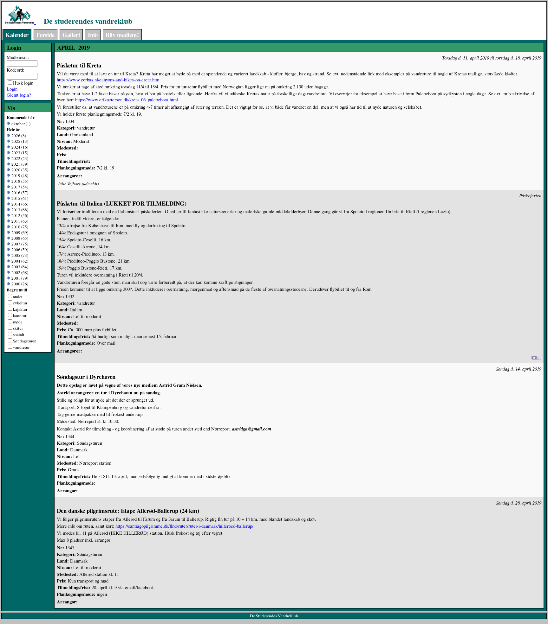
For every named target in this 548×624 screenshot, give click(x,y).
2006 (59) (19, 249)
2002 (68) (19, 272)
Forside (45, 34)
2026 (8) (18, 135)
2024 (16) (19, 147)
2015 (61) (19, 198)
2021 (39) (19, 164)
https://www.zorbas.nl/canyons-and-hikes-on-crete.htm (108, 80)
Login (12, 89)
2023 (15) (19, 153)
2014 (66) (19, 204)
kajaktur (20, 309)
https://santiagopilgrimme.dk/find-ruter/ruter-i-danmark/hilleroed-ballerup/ (184, 526)
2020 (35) (19, 170)
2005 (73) (19, 255)
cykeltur (20, 303)
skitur (18, 328)
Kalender (17, 34)
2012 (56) (19, 215)
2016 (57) (19, 192)
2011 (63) (19, 221)
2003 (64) (19, 267)
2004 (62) (19, 261)
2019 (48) (19, 175)
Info (93, 34)
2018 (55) (19, 181)
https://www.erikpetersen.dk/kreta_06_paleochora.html (126, 100)
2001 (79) (19, 278)
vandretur (21, 347)
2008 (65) (19, 238)
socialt (18, 334)
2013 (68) (19, 210)
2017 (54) (19, 187)
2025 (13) (19, 141)
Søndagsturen (24, 341)
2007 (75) (19, 244)
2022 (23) (19, 158)
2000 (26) (19, 284)
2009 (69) (19, 232)
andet (18, 296)
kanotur (19, 315)
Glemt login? (19, 95)
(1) (539, 358)
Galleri (71, 34)
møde (18, 322)
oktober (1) (20, 123)
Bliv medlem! (122, 34)
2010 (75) (19, 227)
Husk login (23, 83)
